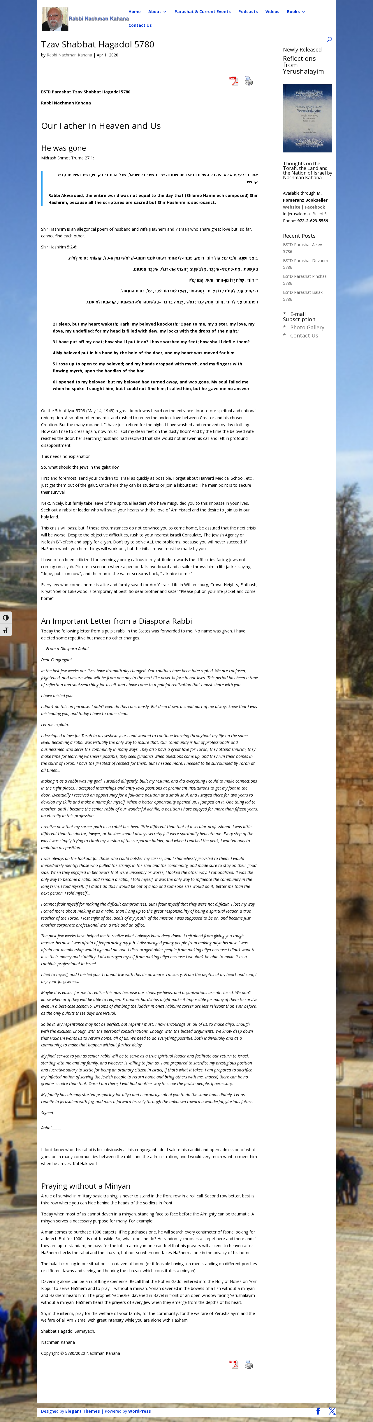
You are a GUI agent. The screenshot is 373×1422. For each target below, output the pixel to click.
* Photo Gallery (303, 327)
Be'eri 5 (319, 213)
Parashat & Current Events (203, 12)
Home (135, 12)
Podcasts (248, 12)
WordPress (139, 1411)
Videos (272, 12)
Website (291, 207)
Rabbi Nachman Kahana (69, 55)
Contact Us (140, 25)
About (154, 12)
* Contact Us (300, 335)
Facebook (315, 207)
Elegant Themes (82, 1411)
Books (293, 12)
